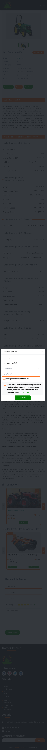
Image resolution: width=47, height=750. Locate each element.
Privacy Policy (24, 392)
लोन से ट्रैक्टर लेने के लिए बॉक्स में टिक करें (17, 379)
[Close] (43, 351)
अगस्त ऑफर (22, 398)
